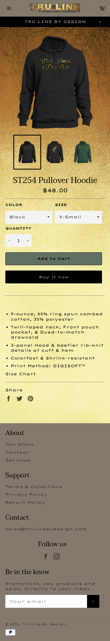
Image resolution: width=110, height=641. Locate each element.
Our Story (19, 444)
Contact (17, 452)
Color (13, 205)
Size (61, 205)
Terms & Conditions (33, 486)
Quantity (18, 228)
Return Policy (25, 502)
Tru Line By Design (43, 624)
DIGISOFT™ (69, 365)
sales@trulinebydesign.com (46, 529)
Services (17, 460)
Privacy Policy (26, 494)
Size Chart (20, 374)
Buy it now (54, 277)
